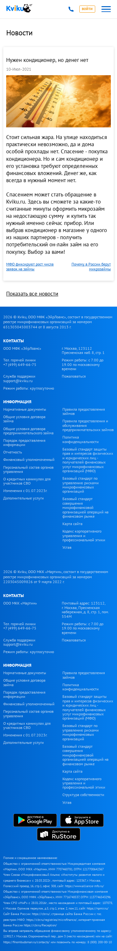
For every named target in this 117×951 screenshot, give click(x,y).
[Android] (35, 821)
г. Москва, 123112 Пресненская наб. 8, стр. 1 (83, 350)
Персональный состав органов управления (28, 469)
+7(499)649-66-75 (71, 9)
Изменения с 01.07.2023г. (25, 490)
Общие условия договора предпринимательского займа (28, 430)
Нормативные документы (24, 409)
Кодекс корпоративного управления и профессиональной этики (83, 535)
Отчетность (12, 452)
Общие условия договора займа (24, 418)
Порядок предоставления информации (24, 442)
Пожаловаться (74, 376)
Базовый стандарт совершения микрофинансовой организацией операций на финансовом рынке (85, 507)
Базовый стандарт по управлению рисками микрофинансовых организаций (80, 485)
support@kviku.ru (17, 380)
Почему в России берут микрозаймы (91, 266)
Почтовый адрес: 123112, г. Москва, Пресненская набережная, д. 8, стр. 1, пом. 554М (85, 609)
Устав (67, 547)
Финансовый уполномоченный (29, 459)
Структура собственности (83, 794)
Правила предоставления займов (83, 411)
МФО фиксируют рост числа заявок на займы (30, 266)
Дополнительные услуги (23, 498)
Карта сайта (72, 523)
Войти (87, 9)
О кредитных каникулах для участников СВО (27, 481)
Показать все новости (32, 293)
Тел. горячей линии (19, 362)
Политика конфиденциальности (80, 439)
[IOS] (82, 821)
